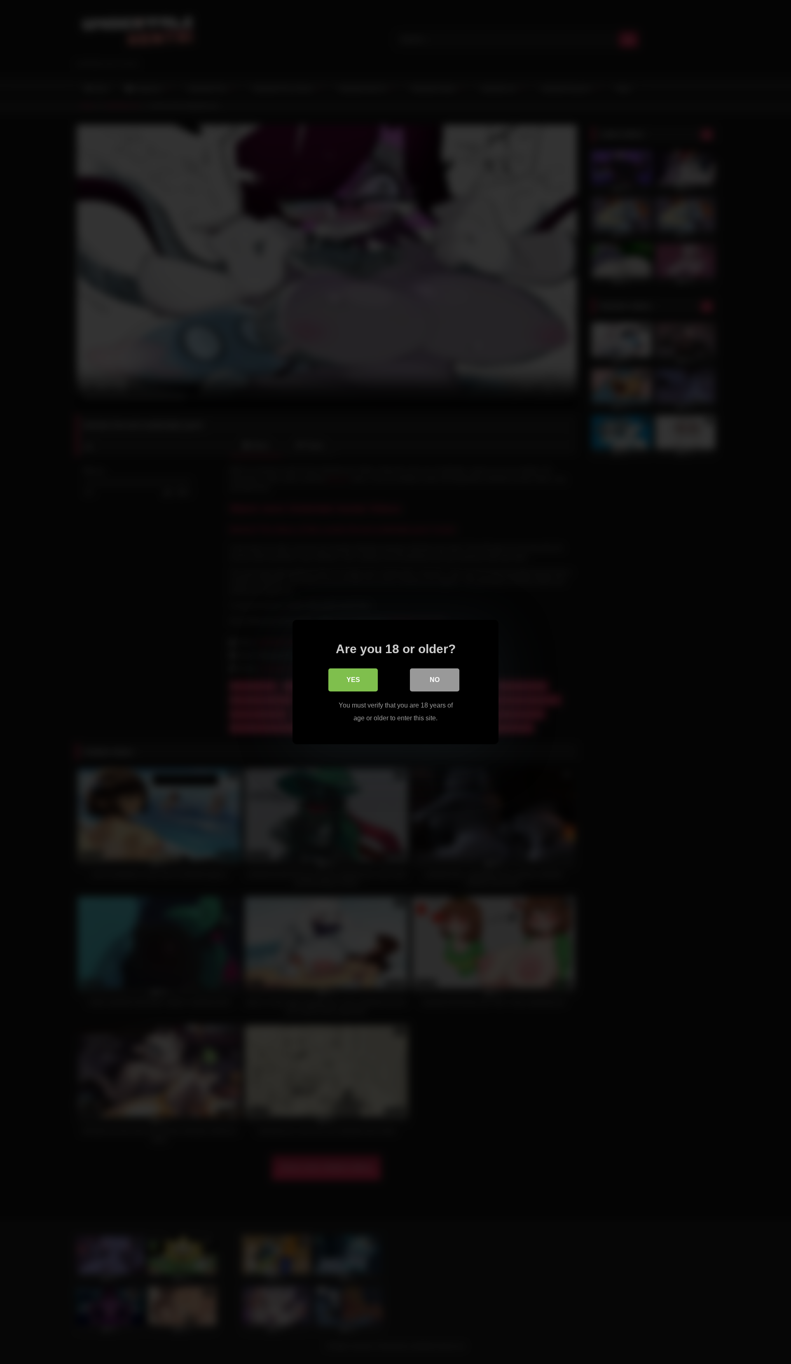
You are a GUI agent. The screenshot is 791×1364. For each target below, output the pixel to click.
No (435, 679)
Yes (353, 679)
